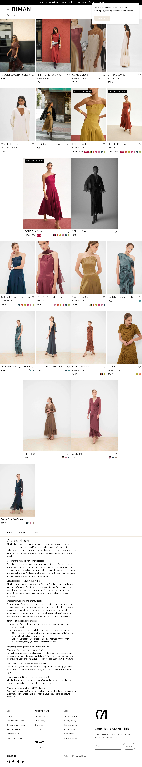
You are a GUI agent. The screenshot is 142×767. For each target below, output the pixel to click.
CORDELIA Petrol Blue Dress (16, 297)
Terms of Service (71, 738)
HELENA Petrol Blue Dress (50, 366)
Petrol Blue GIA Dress (12, 519)
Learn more (102, 18)
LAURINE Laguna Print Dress (122, 297)
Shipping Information (16, 725)
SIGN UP (129, 746)
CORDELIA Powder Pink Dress (49, 297)
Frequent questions (15, 721)
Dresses (36, 532)
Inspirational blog (14, 738)
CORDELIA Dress (81, 144)
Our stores (40, 725)
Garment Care (13, 733)
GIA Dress (30, 454)
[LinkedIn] (23, 762)
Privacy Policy (70, 721)
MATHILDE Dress (10, 144)
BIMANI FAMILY (41, 716)
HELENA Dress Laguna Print (15, 366)
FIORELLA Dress (80, 366)
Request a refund (14, 729)
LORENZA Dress (116, 74)
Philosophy (40, 721)
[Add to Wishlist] (33, 75)
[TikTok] (18, 762)
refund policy (69, 729)
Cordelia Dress (80, 74)
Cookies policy (70, 725)
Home (9, 532)
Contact (10, 716)
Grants (38, 729)
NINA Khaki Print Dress (48, 144)
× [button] (136, 5)
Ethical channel (70, 716)
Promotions (69, 733)
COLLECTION (22, 532)
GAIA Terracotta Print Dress (15, 74)
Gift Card (39, 747)
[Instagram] (8, 762)
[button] (9, 10)
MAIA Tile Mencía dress (49, 74)
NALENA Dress (80, 231)
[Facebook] (13, 762)
